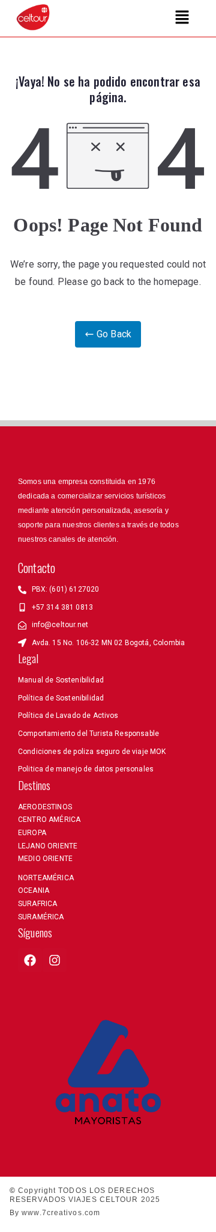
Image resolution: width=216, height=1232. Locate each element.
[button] (182, 18)
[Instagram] (55, 960)
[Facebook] (30, 960)
